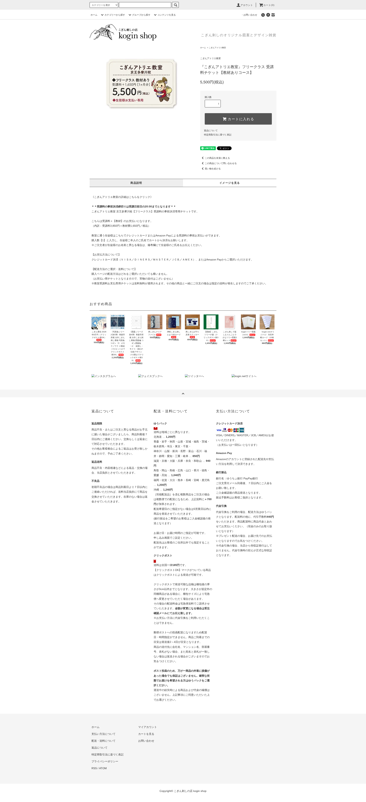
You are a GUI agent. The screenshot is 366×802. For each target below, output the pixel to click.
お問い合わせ (146, 740)
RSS (94, 768)
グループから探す (141, 15)
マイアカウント (147, 727)
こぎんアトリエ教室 (217, 48)
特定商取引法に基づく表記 (217, 134)
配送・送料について (104, 740)
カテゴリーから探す (114, 15)
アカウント (247, 5)
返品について (211, 130)
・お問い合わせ (249, 15)
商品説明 (136, 182)
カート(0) (268, 5)
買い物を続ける (213, 168)
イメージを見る (229, 182)
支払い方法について (104, 733)
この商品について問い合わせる (221, 163)
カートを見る (146, 733)
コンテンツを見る (166, 15)
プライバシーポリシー (105, 761)
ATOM (103, 768)
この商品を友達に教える (217, 158)
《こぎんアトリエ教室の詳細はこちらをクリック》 (122, 196)
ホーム (94, 15)
